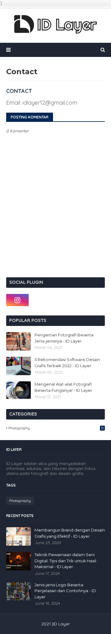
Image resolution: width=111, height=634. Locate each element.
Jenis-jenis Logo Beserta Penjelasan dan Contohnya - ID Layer (65, 590)
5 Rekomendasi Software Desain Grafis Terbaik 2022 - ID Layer (67, 362)
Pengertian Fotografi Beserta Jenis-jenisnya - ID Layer (64, 337)
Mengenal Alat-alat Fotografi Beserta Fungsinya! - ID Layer (63, 387)
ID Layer (61, 624)
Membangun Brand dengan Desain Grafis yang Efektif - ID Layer (70, 533)
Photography (56, 428)
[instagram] (17, 300)
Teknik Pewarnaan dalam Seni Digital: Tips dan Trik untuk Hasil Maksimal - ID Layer (65, 560)
